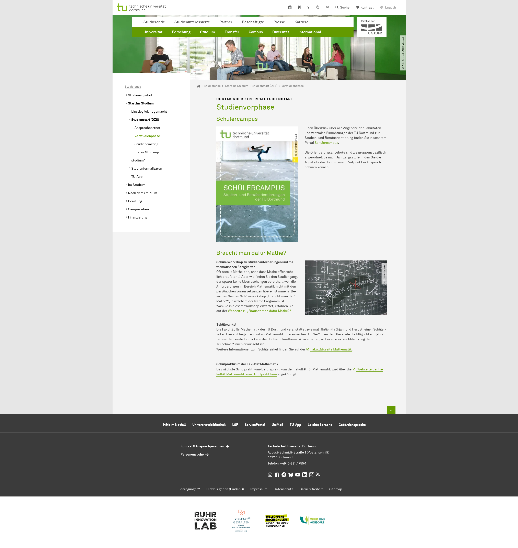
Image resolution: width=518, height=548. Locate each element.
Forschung (181, 32)
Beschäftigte (253, 22)
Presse (279, 22)
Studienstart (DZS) (145, 120)
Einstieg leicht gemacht (149, 111)
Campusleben (138, 209)
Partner (225, 22)
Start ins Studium (141, 103)
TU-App (137, 177)
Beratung (135, 201)
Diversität (280, 32)
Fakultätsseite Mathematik (331, 349)
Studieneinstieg (146, 144)
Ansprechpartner (147, 128)
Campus (256, 32)
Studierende (154, 22)
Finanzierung (137, 217)
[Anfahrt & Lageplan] (308, 7)
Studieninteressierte (192, 22)
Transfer (232, 32)
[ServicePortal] (317, 7)
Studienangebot (140, 95)
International (310, 32)
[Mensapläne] (299, 7)
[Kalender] (290, 7)
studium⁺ (138, 160)
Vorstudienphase (147, 136)
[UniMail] (327, 7)
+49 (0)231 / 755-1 (293, 463)
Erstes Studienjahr (149, 152)
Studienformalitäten (146, 168)
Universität (152, 32)
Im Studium (137, 185)
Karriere (301, 22)
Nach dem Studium (142, 193)
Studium (207, 32)
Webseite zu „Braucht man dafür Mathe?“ (259, 311)
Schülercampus (326, 143)
